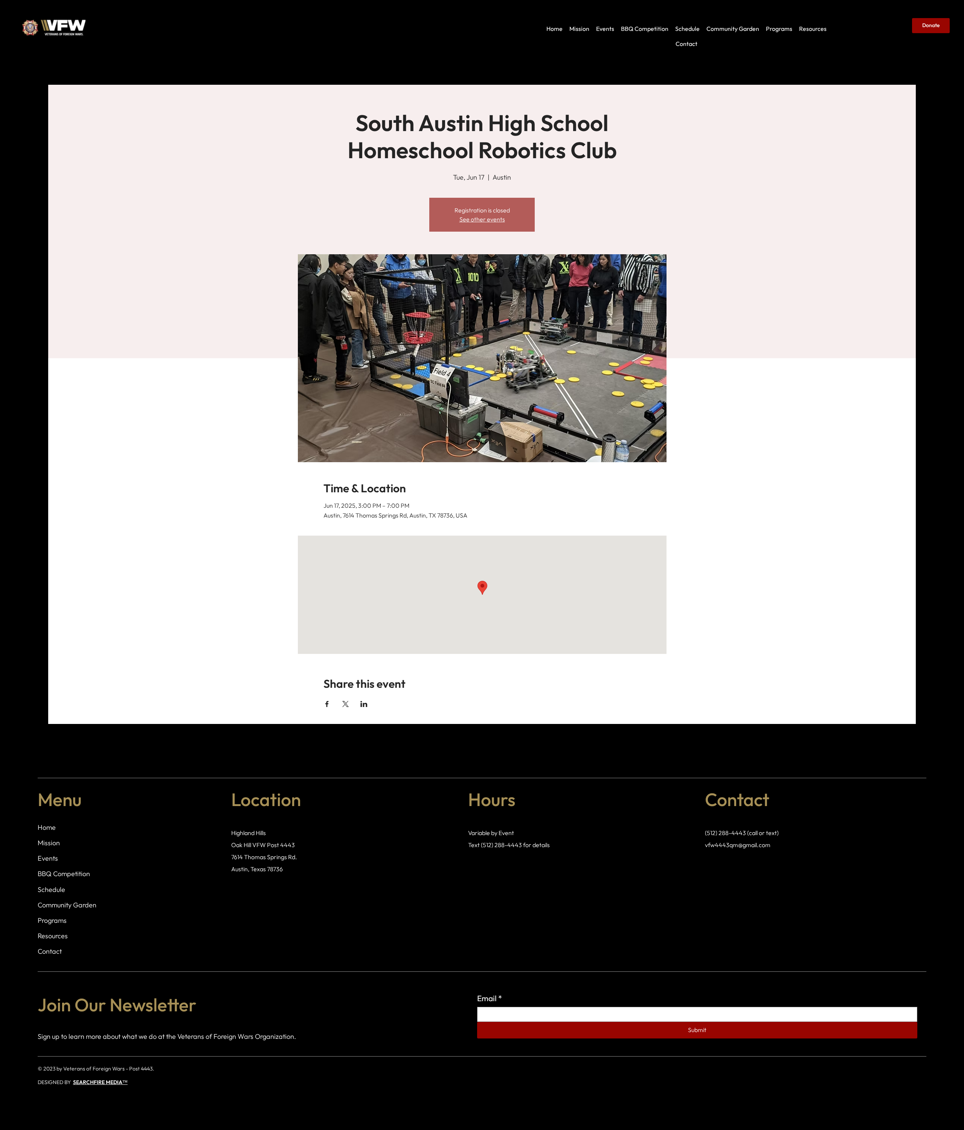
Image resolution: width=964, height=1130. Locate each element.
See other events (482, 219)
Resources (53, 935)
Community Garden (67, 905)
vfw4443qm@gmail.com (737, 845)
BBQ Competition (64, 873)
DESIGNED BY (55, 1082)
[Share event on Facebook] (327, 704)
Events (48, 858)
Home (47, 827)
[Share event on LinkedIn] (364, 704)
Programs (52, 920)
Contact (50, 951)
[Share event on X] (345, 704)
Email (489, 998)
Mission (49, 842)
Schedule (51, 889)
